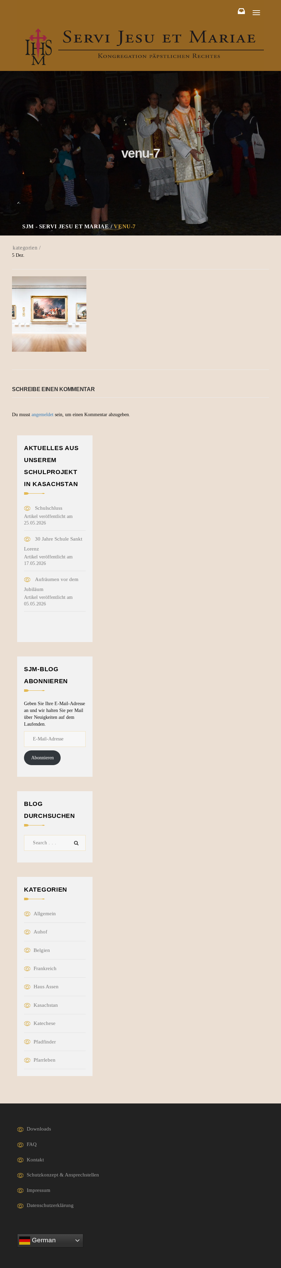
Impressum (38, 1190)
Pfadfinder (45, 1041)
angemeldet (42, 414)
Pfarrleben (45, 1060)
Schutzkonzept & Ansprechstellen (63, 1175)
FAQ (32, 1144)
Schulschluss (48, 508)
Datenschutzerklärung (50, 1205)
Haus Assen (46, 986)
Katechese (45, 1023)
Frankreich (45, 968)
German (43, 1240)
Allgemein (45, 913)
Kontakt (35, 1159)
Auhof (40, 931)
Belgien (42, 950)
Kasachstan (46, 1005)
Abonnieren (42, 757)
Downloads (39, 1129)
